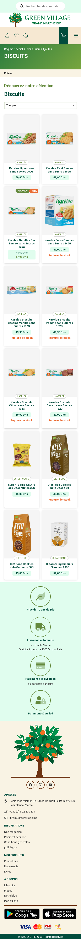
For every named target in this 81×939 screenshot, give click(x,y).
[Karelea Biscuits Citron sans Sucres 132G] (21, 373)
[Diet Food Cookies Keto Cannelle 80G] (21, 534)
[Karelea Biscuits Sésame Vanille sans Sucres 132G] (21, 290)
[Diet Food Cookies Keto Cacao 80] (59, 455)
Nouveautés (11, 866)
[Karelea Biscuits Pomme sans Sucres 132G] (59, 290)
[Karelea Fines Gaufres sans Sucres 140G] (59, 211)
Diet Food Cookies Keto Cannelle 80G (22, 565)
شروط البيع (10, 847)
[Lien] (40, 20)
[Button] (7, 35)
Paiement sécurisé (15, 837)
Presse (8, 890)
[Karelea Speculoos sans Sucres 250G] (21, 139)
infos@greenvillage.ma (23, 817)
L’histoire (9, 885)
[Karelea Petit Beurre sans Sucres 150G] (59, 139)
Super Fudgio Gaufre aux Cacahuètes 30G (21, 486)
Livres (7, 871)
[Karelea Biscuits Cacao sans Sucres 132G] (59, 373)
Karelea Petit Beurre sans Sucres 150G (59, 170)
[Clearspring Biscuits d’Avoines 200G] (59, 534)
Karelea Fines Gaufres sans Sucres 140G (59, 242)
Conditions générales (17, 842)
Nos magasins (13, 831)
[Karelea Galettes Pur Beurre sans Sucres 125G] (21, 211)
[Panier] (63, 35)
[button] (21, 504)
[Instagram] (41, 785)
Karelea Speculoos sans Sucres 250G (21, 170)
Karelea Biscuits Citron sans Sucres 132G (21, 405)
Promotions (11, 861)
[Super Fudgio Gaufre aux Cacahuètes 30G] (21, 455)
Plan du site (11, 900)
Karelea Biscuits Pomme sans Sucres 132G (59, 323)
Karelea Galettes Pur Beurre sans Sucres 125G (21, 243)
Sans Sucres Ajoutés (39, 49)
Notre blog (10, 895)
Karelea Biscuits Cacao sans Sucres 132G (59, 405)
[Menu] (76, 35)
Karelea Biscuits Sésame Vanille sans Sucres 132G (21, 323)
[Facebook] (30, 785)
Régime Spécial (13, 49)
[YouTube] (51, 785)
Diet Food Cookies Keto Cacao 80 (59, 486)
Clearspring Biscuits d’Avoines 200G (59, 565)
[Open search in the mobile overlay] (40, 6)
